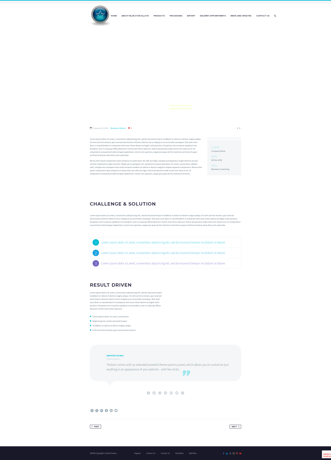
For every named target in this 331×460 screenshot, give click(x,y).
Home (114, 16)
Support (137, 453)
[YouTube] (240, 453)
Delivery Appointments (213, 16)
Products (159, 16)
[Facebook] (92, 410)
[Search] (274, 15)
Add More (193, 453)
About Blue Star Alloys (135, 16)
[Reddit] (116, 410)
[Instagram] (234, 453)
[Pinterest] (101, 410)
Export (191, 16)
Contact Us (263, 16)
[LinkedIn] (111, 410)
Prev (96, 426)
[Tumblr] (106, 410)
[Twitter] (96, 410)
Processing (176, 16)
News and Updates (241, 16)
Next (234, 426)
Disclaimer (179, 453)
